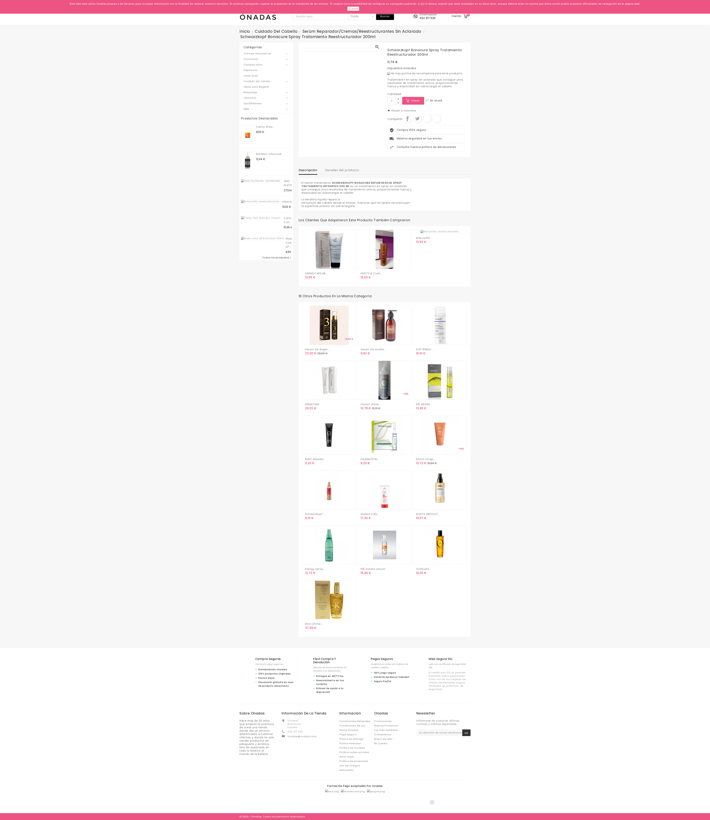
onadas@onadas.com (302, 736)
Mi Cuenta (380, 743)
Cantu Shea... (265, 127)
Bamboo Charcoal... (269, 154)
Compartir (407, 118)
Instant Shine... (371, 404)
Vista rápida (323, 264)
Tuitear (417, 118)
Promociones (383, 721)
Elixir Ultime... (314, 624)
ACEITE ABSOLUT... (428, 514)
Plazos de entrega (351, 739)
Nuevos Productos (386, 725)
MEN (266, 109)
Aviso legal (346, 756)
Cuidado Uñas (266, 64)
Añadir (415, 100)
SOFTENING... (424, 349)
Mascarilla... (290, 202)
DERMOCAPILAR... (316, 273)
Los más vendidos (386, 730)
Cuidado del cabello (266, 81)
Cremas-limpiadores (266, 53)
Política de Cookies (352, 748)
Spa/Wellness (266, 103)
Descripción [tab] (308, 170)
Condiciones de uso (352, 725)
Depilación (251, 70)
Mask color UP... (289, 243)
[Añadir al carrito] (308, 264)
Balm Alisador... (315, 459)
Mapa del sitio (383, 739)
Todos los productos (277, 257)
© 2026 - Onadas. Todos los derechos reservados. (272, 816)
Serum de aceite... (373, 349)
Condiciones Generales (355, 721)
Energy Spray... (315, 569)
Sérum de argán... (317, 349)
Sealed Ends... (370, 514)
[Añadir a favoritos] (316, 264)
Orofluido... (423, 569)
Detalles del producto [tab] (342, 170)
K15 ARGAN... (424, 404)
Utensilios (266, 98)
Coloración (266, 59)
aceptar (353, 8)
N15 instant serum (373, 569)
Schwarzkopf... (315, 514)
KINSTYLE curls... (371, 273)
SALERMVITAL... (370, 459)
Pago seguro (347, 734)
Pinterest (436, 118)
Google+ (427, 118)
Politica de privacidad (353, 761)
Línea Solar (251, 75)
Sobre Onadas (349, 730)
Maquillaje (266, 92)
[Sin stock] (364, 340)
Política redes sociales (354, 752)
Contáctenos (382, 734)
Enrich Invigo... (426, 459)
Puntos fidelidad (350, 743)
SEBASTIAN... (313, 404)
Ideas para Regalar (256, 87)
